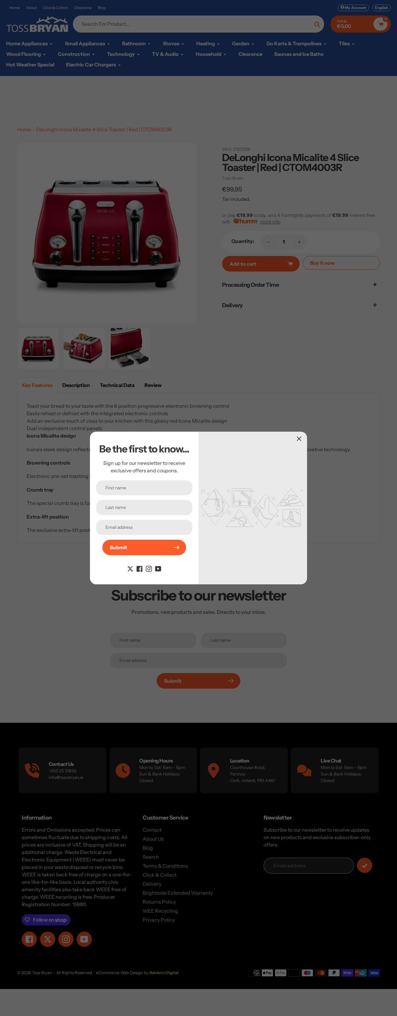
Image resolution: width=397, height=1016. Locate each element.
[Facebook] (139, 568)
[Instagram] (149, 568)
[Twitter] (130, 568)
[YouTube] (158, 568)
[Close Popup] (299, 439)
